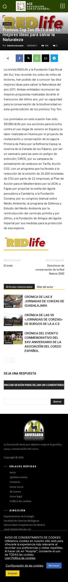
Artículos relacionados (19, 286)
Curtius (7, 23)
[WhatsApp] (37, 58)
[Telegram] (54, 58)
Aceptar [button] (12, 573)
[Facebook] (19, 58)
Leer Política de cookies (20, 558)
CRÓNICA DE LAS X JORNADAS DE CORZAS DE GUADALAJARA (44, 301)
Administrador (15, 45)
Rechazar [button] (54, 565)
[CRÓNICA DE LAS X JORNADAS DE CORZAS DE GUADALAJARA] (13, 301)
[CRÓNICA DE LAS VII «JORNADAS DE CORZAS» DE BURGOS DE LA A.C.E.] (13, 319)
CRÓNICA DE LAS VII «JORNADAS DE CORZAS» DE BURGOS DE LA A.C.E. (44, 319)
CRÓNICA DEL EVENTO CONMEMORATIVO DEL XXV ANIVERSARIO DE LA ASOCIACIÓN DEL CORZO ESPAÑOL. (43, 342)
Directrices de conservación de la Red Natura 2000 (49, 269)
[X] (28, 58)
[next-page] (12, 360)
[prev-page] (6, 360)
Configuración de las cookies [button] (24, 565)
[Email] (45, 58)
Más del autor (45, 286)
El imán (8, 265)
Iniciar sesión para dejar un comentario (34, 384)
